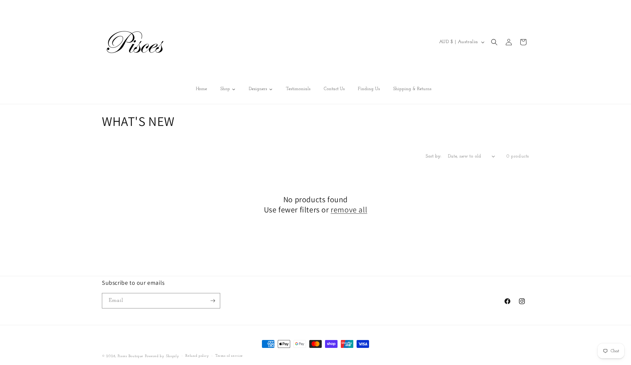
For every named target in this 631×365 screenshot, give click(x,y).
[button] (494, 42)
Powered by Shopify (162, 356)
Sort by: (433, 156)
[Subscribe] (212, 300)
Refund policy (197, 356)
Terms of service (229, 356)
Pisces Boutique (131, 356)
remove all (349, 210)
